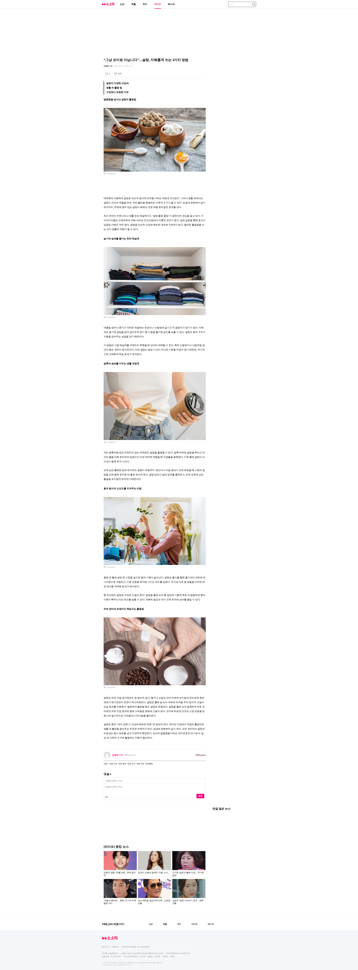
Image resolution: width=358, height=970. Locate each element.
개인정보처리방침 (128, 947)
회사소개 (105, 947)
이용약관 (115, 947)
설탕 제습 (140, 764)
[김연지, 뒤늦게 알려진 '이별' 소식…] (154, 864)
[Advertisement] (179, 32)
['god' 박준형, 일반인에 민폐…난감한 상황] (154, 892)
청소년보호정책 (143, 947)
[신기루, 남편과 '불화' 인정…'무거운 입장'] (188, 864)
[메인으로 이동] (108, 5)
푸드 (145, 4)
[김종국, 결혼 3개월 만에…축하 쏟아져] (120, 864)
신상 (122, 4)
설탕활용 (149, 764)
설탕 (106, 764)
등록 (200, 796)
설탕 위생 (131, 764)
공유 (120, 73)
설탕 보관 (113, 764)
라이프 (157, 4)
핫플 (133, 4)
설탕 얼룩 (122, 764)
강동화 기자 (108, 66)
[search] (253, 4)
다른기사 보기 (200, 755)
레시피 (171, 4)
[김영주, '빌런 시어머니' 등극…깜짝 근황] (188, 892)
